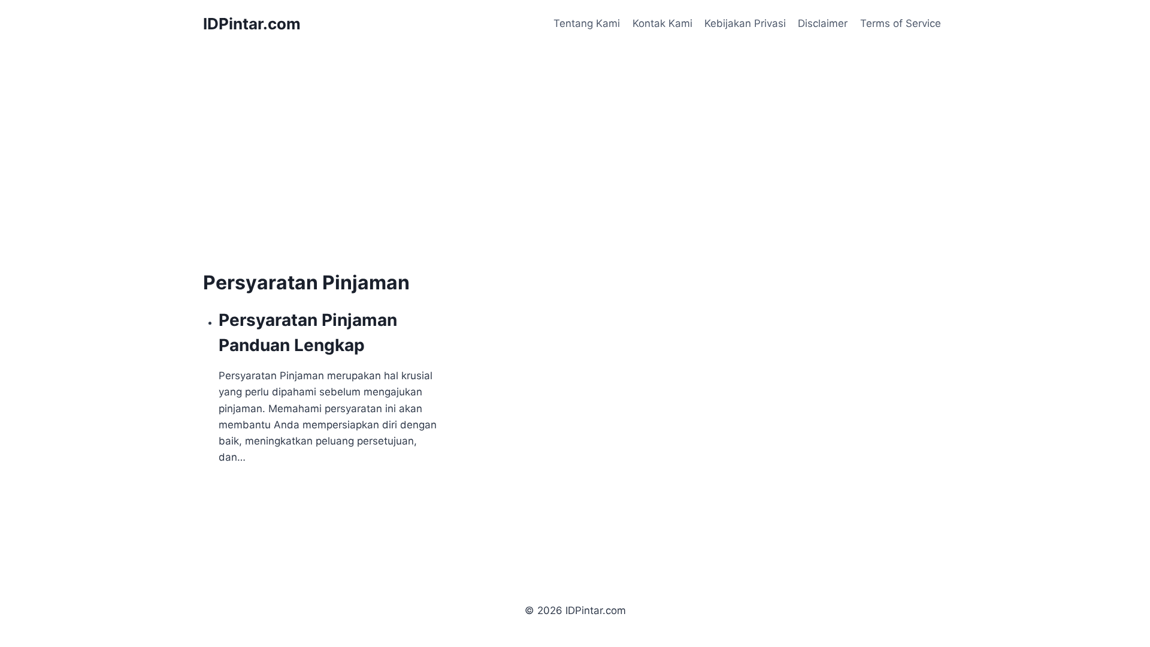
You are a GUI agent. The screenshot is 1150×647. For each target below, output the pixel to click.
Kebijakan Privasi (745, 23)
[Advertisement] (303, 180)
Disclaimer (823, 23)
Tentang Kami (586, 23)
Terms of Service (900, 23)
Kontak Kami (662, 23)
